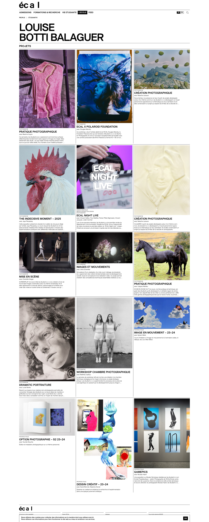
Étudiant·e (33, 18)
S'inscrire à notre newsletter (26, 514)
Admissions (25, 12)
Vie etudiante (69, 12)
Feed (90, 12)
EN (182, 12)
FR (179, 12)
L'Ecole (82, 12)
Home (29, 5)
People (22, 18)
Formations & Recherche (47, 12)
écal (25, 509)
